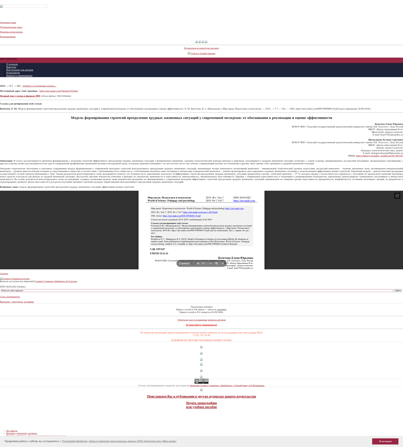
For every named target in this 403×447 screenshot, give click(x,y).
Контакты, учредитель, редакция (17, 302)
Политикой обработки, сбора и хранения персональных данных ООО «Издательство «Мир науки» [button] (119, 441)
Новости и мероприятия (19, 75)
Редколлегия (13, 72)
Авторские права (8, 22)
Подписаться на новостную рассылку (201, 48)
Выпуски (11, 67)
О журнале (12, 64)
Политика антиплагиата (11, 32)
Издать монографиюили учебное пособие (201, 405)
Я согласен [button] (385, 441)
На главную (11, 431)
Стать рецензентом (10, 296)
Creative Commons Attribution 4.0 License (56, 281)
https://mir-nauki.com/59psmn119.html (59, 91)
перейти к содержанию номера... (39, 86)
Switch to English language (202, 53)
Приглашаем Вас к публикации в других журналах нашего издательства (201, 396)
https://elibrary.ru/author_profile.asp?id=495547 (379, 156)
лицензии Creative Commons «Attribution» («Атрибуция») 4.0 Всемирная (227, 385)
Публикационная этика (11, 27)
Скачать (4, 273)
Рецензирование (8, 37)
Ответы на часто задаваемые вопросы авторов (202, 320)
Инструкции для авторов (19, 70)
